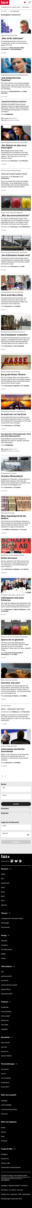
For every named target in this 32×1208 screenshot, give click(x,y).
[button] (29, 2)
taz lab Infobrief (6, 1056)
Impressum (14, 1194)
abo (2, 972)
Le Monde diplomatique (9, 1109)
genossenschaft (6, 976)
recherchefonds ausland (9, 985)
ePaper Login (5, 1163)
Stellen (3, 954)
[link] (11, 7)
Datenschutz (5, 1194)
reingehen (4, 1029)
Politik (3, 874)
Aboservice (5, 1158)
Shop (3, 1136)
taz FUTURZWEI (6, 1105)
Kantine (3, 1132)
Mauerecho (5, 1020)
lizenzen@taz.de (5, 1180)
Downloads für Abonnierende (10, 1167)
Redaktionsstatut (14, 1185)
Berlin (3, 896)
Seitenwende (26, 1194)
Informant (20, 1190)
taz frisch (4, 1047)
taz (5, 856)
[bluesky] (16, 862)
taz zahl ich (4, 980)
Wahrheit (4, 905)
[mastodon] (12, 862)
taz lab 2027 (5, 1087)
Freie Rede (4, 1025)
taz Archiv (4, 1114)
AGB (19, 1194)
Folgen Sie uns (5, 861)
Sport (3, 892)
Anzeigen (4, 1141)
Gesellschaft (5, 883)
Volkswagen (5, 923)
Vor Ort (3, 1073)
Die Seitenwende (6, 949)
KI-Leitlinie (12, 1190)
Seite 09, (10, 120)
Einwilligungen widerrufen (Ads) (11, 1198)
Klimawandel (5, 927)
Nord (2, 900)
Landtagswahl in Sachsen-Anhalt (12, 918)
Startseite (4, 11)
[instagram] (20, 862)
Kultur (3, 887)
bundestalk (4, 1007)
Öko (2, 878)
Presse (3, 958)
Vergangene (5, 1082)
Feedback (4, 1154)
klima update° (5, 1016)
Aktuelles (4, 940)
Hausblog (4, 945)
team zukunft (5, 1042)
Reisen (3, 1127)
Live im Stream (6, 1078)
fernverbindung (6, 1011)
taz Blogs (4, 1100)
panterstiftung (6, 989)
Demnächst (5, 1069)
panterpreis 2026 (6, 994)
